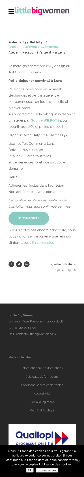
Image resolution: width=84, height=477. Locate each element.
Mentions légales (20, 357)
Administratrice (65, 264)
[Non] (78, 461)
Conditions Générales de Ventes (42, 385)
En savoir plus (43, 243)
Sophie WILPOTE (45, 120)
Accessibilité (42, 393)
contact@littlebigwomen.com (36, 334)
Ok (30, 470)
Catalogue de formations (42, 376)
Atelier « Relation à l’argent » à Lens (37, 52)
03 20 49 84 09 (25, 327)
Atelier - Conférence (25, 46)
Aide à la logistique (42, 402)
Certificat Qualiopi (42, 410)
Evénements (50, 46)
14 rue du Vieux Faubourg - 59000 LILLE (36, 321)
